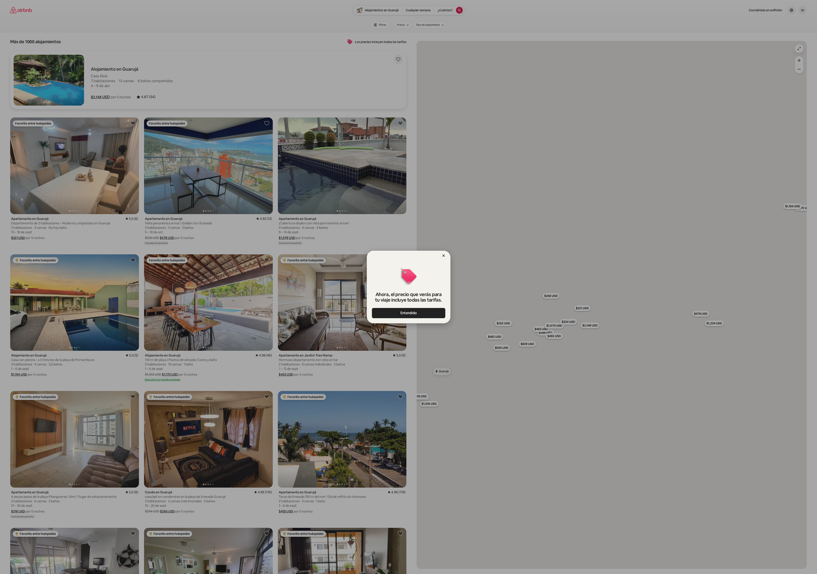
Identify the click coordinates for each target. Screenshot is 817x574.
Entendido (408, 313)
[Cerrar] (443, 255)
